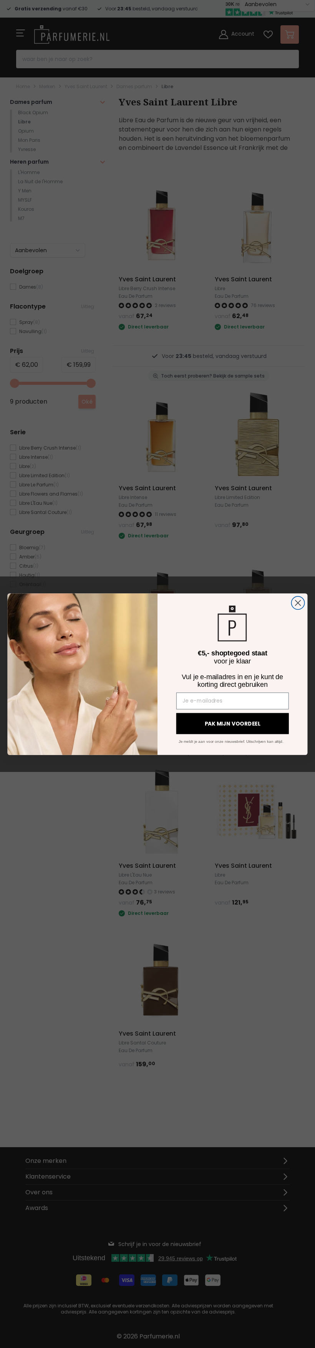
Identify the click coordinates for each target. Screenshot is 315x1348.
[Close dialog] (298, 602)
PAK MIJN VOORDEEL (232, 723)
